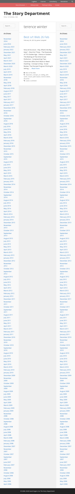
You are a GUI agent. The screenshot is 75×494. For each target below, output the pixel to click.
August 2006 (8, 476)
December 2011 (9, 299)
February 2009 (9, 408)
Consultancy (53, 1)
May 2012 (7, 285)
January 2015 (8, 181)
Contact (57, 5)
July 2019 (7, 69)
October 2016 (9, 116)
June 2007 (7, 462)
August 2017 (8, 91)
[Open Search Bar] (72, 1)
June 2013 (7, 244)
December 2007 (9, 446)
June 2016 (7, 129)
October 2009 (9, 383)
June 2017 (7, 94)
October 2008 (9, 419)
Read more (36, 68)
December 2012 (9, 261)
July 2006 (7, 478)
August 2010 (8, 353)
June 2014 (7, 206)
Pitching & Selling (46, 5)
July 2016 (7, 126)
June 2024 (7, 44)
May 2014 (7, 208)
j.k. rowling (42, 75)
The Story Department (27, 13)
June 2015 (7, 167)
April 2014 (7, 211)
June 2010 (7, 359)
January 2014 (8, 220)
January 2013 (8, 258)
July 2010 (7, 356)
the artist (26, 79)
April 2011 (7, 326)
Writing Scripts (35, 5)
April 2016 (7, 135)
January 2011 (8, 334)
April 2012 (7, 288)
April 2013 (7, 250)
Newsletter (64, 1)
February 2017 (9, 102)
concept (35, 75)
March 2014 (8, 214)
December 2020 (9, 64)
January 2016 (8, 143)
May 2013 (7, 247)
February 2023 (9, 47)
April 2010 (7, 364)
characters (29, 75)
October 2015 (9, 154)
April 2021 (7, 58)
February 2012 (9, 293)
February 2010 (9, 370)
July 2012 (7, 279)
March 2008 (8, 438)
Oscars (30, 77)
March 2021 (8, 61)
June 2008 (7, 432)
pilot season (37, 77)
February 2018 (9, 88)
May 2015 (7, 170)
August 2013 (8, 238)
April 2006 (7, 484)
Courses (43, 1)
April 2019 (7, 72)
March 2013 (8, 252)
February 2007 (9, 465)
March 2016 (8, 138)
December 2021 (9, 52)
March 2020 (8, 66)
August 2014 (8, 200)
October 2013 (9, 230)
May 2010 (7, 361)
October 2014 (9, 192)
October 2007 (9, 454)
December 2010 (9, 337)
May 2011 (7, 323)
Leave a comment (31, 81)
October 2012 (9, 269)
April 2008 (7, 435)
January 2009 (8, 411)
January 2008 (8, 443)
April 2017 (7, 99)
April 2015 (7, 173)
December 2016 (9, 108)
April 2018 (7, 85)
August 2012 (8, 277)
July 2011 (7, 318)
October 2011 (9, 307)
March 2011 (8, 329)
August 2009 (8, 391)
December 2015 (9, 146)
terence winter (45, 77)
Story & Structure (20, 5)
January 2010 (8, 373)
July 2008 (7, 429)
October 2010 (9, 345)
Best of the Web (31, 73)
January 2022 (8, 49)
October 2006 (9, 473)
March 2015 (8, 176)
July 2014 (7, 203)
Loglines (34, 1)
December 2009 (9, 375)
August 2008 (8, 427)
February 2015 (9, 179)
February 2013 (9, 255)
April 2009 (7, 402)
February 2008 (9, 441)
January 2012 (8, 296)
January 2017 (8, 105)
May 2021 (7, 55)
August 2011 (8, 315)
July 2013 (7, 241)
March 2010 (8, 367)
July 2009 (7, 394)
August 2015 (8, 162)
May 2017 (7, 97)
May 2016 (7, 132)
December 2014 (9, 184)
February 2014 (9, 217)
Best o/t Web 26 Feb (36, 37)
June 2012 (7, 282)
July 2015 (7, 165)
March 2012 (8, 290)
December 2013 (9, 222)
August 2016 (8, 124)
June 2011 (7, 320)
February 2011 (9, 332)
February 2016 (9, 140)
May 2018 (7, 83)
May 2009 (7, 400)
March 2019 (8, 75)
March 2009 (8, 405)
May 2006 (7, 481)
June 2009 (7, 397)
